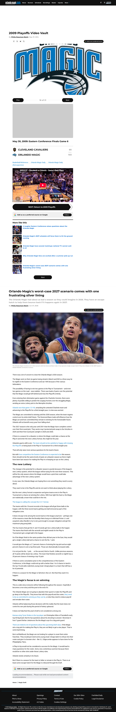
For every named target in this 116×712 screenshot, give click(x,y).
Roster (54, 3)
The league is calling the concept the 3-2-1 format (30, 502)
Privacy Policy (42, 699)
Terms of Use (59, 699)
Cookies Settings (60, 702)
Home (15, 682)
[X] (104, 2)
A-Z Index (40, 702)
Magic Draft (22, 682)
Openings (40, 695)
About (14, 695)
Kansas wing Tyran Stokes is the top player (28, 615)
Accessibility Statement (20, 702)
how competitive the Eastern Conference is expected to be (40, 454)
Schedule (38, 3)
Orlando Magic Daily (38, 162)
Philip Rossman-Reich (19, 37)
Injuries (60, 3)
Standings (46, 3)
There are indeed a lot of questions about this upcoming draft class (37, 625)
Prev (18, 100)
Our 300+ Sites (79, 695)
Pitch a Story (16, 699)
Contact (57, 695)
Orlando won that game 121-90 (24, 408)
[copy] (23, 41)
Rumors (30, 3)
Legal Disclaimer (98, 699)
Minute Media (13, 707)
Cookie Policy (78, 699)
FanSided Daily (97, 695)
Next (67, 100)
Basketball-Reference (20, 162)
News (24, 3)
